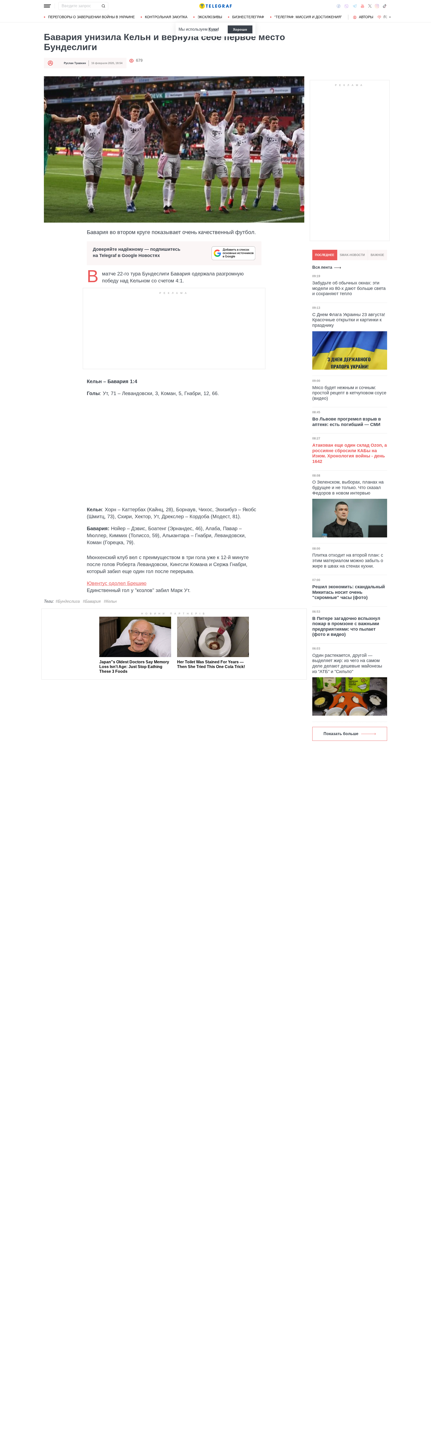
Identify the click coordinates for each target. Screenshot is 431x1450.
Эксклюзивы (210, 17)
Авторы (366, 17)
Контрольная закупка (166, 17)
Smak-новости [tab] (352, 255)
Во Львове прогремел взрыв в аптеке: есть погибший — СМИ (346, 422)
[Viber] (346, 6)
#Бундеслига (68, 601)
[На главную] (215, 6)
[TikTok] (385, 6)
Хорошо (240, 29)
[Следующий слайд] (390, 17)
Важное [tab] (377, 255)
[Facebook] (338, 6)
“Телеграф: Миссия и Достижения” (308, 17)
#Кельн (110, 601)
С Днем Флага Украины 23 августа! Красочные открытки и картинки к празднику (348, 320)
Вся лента (322, 267)
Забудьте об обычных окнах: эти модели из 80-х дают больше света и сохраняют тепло (349, 288)
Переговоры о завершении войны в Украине (91, 17)
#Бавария (92, 601)
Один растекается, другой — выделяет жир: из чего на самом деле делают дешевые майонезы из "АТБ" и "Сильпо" (347, 663)
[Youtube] (362, 6)
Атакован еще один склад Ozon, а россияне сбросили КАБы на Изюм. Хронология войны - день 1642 (349, 453)
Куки (213, 29)
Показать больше (340, 734)
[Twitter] (369, 6)
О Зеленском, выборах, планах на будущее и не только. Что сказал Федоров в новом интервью (348, 488)
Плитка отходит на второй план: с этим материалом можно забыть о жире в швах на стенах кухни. (347, 560)
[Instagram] (377, 6)
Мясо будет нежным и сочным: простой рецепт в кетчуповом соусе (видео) (349, 393)
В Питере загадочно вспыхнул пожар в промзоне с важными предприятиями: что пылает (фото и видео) (346, 626)
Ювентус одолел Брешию (116, 583)
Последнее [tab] (324, 255)
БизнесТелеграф (248, 17)
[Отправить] (103, 6)
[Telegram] (355, 6)
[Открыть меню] (47, 6)
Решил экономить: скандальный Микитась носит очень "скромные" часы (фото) (348, 592)
